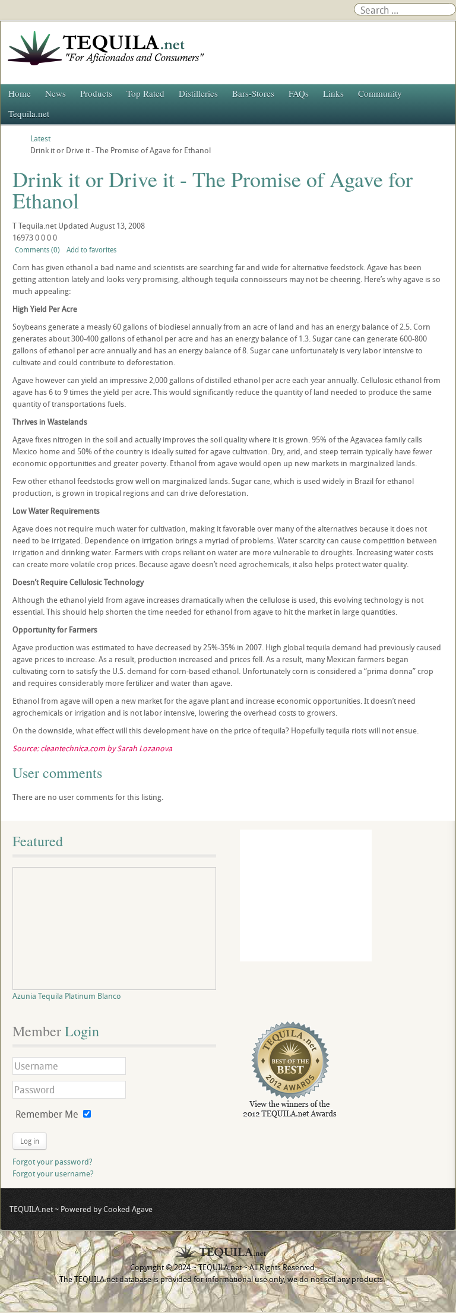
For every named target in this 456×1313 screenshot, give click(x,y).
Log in (29, 1141)
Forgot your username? (53, 1173)
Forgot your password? (52, 1161)
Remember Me (46, 1114)
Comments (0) (37, 249)
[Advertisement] (306, 895)
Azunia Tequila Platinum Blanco (66, 996)
